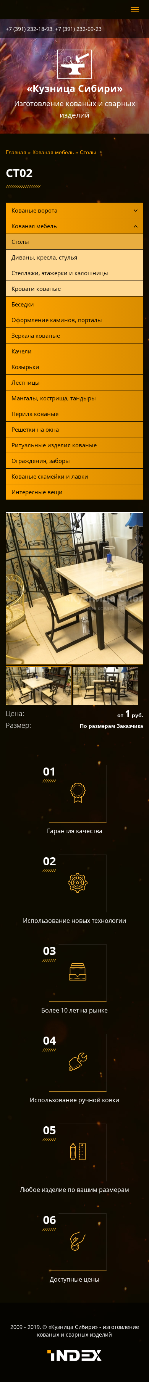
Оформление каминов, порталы (56, 320)
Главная (16, 152)
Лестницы (25, 382)
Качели (21, 351)
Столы (88, 152)
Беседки (22, 304)
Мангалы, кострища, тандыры (53, 398)
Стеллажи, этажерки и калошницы (59, 273)
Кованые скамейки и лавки (49, 476)
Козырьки (25, 367)
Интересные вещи (37, 492)
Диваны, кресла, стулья (44, 257)
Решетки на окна (35, 429)
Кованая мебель (53, 152)
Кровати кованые (36, 288)
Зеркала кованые (35, 335)
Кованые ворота (34, 210)
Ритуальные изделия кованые (54, 445)
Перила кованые (34, 414)
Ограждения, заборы (40, 460)
